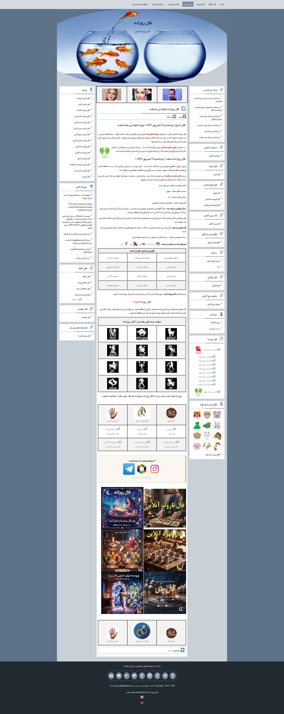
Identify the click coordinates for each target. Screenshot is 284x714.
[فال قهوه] (165, 551)
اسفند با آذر (113, 276)
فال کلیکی (216, 285)
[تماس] (142, 675)
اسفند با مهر (171, 276)
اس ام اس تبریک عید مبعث (209, 137)
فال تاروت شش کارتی (81, 140)
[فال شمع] (122, 551)
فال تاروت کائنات (142, 447)
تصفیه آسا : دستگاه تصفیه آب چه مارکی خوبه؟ (78, 196)
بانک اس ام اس (173, 4)
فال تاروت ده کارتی (82, 152)
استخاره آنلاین (157, 4)
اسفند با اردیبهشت (142, 258)
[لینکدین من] (111, 675)
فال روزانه (188, 4)
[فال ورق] (122, 593)
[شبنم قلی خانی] (111, 95)
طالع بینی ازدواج (214, 242)
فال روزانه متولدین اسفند (164, 109)
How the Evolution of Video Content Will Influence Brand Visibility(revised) (80, 207)
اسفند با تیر (171, 267)
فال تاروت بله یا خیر (82, 170)
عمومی (170, 650)
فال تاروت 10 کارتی (112, 447)
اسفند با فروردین (171, 258)
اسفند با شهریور (112, 267)
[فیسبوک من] (157, 675)
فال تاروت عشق (83, 158)
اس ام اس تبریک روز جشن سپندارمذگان (211, 117)
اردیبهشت (151, 244)
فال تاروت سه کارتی (82, 122)
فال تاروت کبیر (84, 104)
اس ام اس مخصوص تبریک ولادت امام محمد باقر (208, 108)
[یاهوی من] (173, 675)
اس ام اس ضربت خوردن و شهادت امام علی (207, 99)
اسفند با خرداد (113, 258)
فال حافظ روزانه (113, 434)
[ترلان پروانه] (142, 95)
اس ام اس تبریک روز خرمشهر (208, 125)
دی (131, 244)
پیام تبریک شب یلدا (82, 294)
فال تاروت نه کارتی (82, 146)
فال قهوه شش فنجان (212, 205)
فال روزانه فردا (84, 336)
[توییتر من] (134, 675)
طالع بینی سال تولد (212, 454)
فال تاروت (200, 4)
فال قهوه (216, 193)
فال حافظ (212, 4)
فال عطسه (142, 434)
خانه (222, 4)
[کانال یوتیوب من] (119, 675)
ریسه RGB (215, 323)
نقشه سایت (130, 692)
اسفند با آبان (142, 276)
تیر (140, 244)
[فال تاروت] (165, 509)
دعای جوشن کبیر (213, 261)
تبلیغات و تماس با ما (139, 4)
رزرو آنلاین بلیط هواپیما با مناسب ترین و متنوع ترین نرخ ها (78, 241)
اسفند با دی (171, 285)
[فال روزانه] (122, 509)
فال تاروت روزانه (171, 447)
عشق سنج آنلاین (213, 304)
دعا (218, 267)
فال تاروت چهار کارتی (81, 128)
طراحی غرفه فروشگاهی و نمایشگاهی (81, 250)
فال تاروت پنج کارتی (82, 134)
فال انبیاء (171, 434)
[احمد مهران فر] (172, 95)
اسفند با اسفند (113, 285)
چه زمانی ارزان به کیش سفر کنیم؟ (77, 234)
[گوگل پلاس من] (127, 675)
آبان (122, 244)
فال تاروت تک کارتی (82, 116)
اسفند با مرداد (142, 267)
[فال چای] (165, 593)
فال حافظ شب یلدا (83, 288)
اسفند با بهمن (142, 285)
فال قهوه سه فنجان (212, 199)
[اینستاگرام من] (150, 675)
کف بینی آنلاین (214, 224)
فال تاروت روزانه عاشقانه (80, 164)
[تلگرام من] (165, 675)
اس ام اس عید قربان (212, 131)
